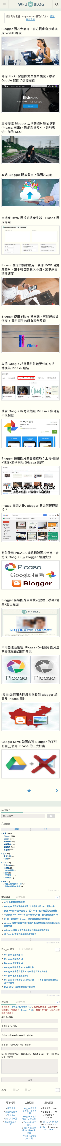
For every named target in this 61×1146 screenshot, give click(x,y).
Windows (7, 842)
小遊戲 (6, 868)
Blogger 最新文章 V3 (13, 963)
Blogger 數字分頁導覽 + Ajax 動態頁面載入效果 (25, 971)
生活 (4, 854)
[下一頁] (44, 939)
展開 (17, 829)
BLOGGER (48, 1129)
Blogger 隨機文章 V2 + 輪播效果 (19, 967)
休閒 (4, 863)
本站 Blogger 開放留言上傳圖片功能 (26, 174)
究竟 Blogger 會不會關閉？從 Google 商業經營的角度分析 (30, 910)
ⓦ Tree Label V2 (54, 890)
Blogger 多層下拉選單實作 (16, 976)
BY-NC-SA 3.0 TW (50, 1122)
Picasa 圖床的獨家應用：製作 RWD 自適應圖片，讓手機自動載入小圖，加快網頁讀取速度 (30, 269)
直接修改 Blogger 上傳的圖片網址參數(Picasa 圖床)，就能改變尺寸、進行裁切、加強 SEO (28, 127)
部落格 (6, 850)
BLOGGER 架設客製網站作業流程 (19, 987)
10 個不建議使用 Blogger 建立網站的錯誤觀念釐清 (27, 919)
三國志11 (7, 865)
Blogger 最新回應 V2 (13, 959)
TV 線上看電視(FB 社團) (29, 1137)
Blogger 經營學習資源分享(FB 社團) (30, 1110)
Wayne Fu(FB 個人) (30, 1123)
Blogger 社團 (27, 1010)
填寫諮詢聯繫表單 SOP (21, 1007)
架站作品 (11, 1115)
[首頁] (29, 791)
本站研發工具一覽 (11, 1123)
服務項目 (11, 1108)
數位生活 (7, 856)
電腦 (4, 834)
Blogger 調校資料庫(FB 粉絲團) (29, 1117)
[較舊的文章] (57, 791)
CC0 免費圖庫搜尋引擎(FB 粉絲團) (29, 1130)
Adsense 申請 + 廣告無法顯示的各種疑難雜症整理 (26, 930)
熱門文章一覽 (11, 1118)
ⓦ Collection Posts (53, 943)
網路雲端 (7, 844)
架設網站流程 (11, 1112)
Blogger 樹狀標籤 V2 (13, 955)
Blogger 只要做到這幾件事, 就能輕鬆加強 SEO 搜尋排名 (29, 906)
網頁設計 (7, 847)
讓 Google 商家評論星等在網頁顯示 (20, 934)
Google (6, 839)
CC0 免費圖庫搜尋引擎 (14, 902)
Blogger (7, 836)
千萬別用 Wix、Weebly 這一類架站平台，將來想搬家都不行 (31, 915)
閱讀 (4, 882)
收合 (45, 829)
